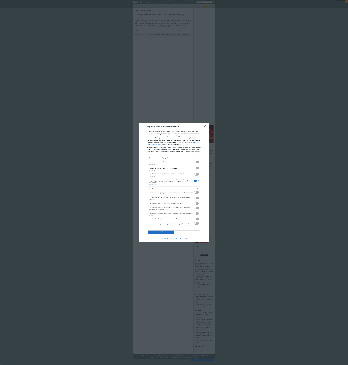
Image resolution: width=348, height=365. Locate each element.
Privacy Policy (184, 238)
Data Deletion (164, 238)
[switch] (196, 162)
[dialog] (174, 182)
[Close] (205, 127)
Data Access (174, 238)
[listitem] (174, 158)
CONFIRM (161, 232)
